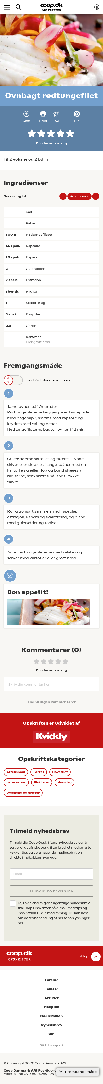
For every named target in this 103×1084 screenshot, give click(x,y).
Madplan (51, 1007)
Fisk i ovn (41, 782)
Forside (51, 980)
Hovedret (60, 772)
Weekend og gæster (23, 792)
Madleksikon (51, 1016)
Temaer (51, 989)
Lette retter (16, 782)
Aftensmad (15, 772)
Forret (38, 772)
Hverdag (64, 782)
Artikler (52, 998)
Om (51, 1034)
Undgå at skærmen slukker (49, 380)
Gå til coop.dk (52, 1045)
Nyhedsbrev (51, 1025)
